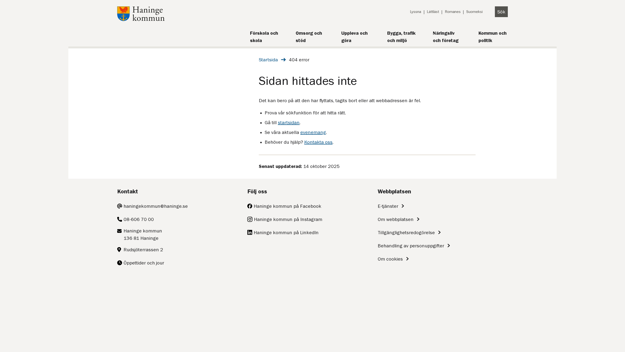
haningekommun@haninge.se (156, 206)
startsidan (289, 122)
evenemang (313, 132)
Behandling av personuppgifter (411, 245)
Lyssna (415, 12)
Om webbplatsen (396, 219)
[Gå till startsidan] (141, 19)
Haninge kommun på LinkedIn (286, 232)
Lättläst (433, 12)
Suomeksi (474, 12)
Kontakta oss (318, 142)
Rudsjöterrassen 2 (143, 249)
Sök (501, 11)
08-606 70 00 (139, 219)
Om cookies (390, 258)
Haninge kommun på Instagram (288, 219)
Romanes (453, 12)
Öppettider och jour (144, 262)
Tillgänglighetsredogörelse (406, 232)
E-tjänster (388, 206)
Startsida (268, 59)
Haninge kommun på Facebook (287, 206)
